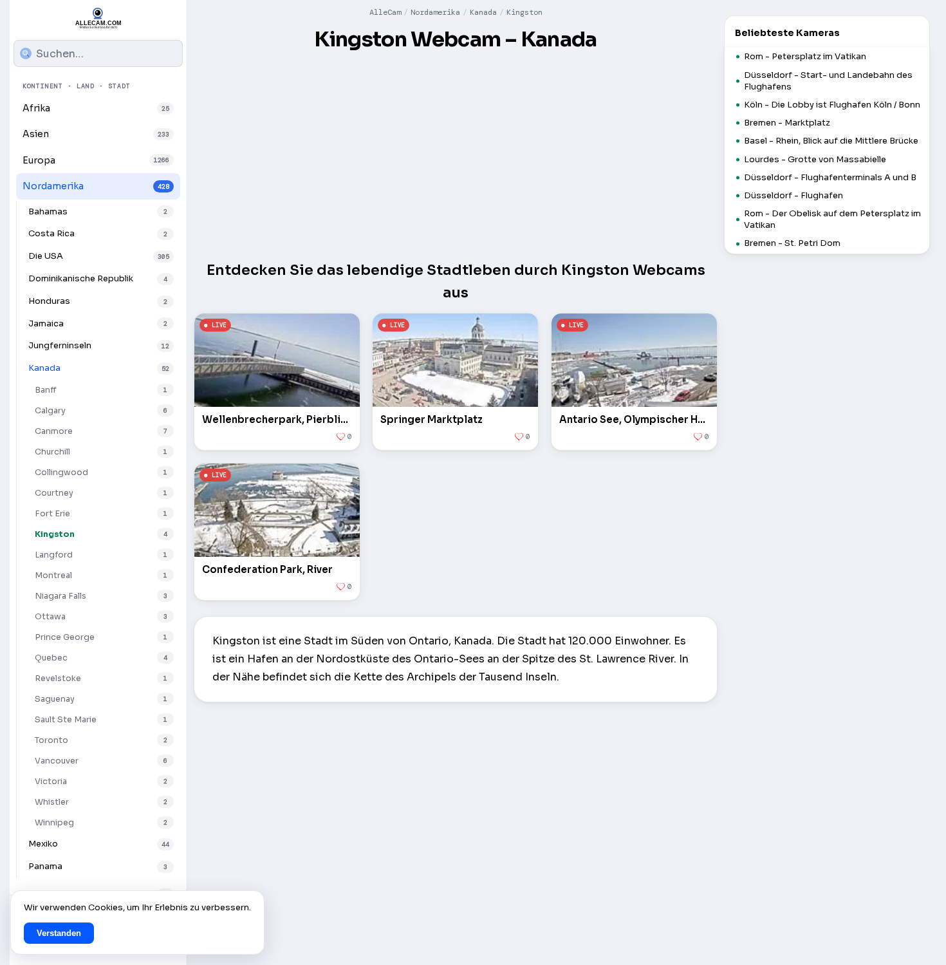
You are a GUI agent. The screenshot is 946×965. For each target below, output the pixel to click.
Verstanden (59, 933)
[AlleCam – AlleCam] (98, 18)
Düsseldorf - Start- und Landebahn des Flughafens (828, 81)
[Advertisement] (456, 153)
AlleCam (385, 12)
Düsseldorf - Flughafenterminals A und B (830, 177)
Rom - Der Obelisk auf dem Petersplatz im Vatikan (832, 219)
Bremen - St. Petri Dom (792, 243)
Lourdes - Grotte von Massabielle (815, 159)
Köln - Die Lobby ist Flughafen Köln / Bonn (832, 104)
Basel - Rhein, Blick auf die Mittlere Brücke (831, 140)
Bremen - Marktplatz (787, 122)
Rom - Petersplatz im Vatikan (805, 56)
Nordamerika (435, 12)
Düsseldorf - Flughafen (793, 195)
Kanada (483, 12)
